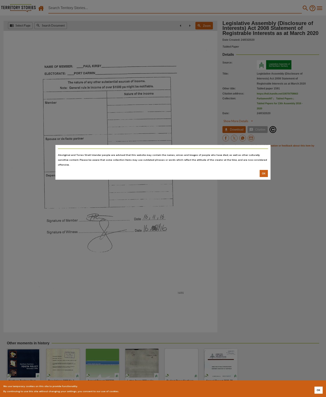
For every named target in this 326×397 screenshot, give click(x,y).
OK (264, 173)
